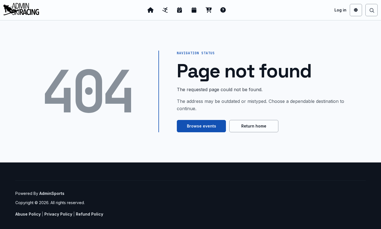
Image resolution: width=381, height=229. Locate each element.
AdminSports (51, 193)
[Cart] (208, 10)
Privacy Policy (58, 214)
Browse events (201, 126)
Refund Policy (89, 214)
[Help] (223, 10)
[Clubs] (165, 10)
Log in (340, 10)
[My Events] (179, 10)
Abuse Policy (28, 214)
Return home (253, 126)
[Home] (150, 10)
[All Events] (194, 10)
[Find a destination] (371, 10)
